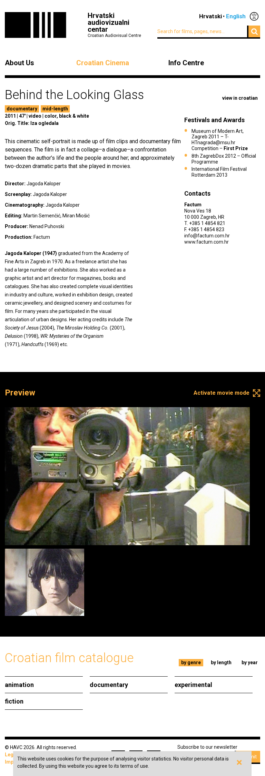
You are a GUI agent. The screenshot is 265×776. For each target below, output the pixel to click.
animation (19, 684)
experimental (193, 684)
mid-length (55, 108)
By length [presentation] (221, 662)
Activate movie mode (221, 393)
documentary (22, 108)
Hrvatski (210, 16)
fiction (14, 701)
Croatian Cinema (102, 62)
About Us (19, 62)
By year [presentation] (250, 662)
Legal (11, 754)
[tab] (191, 662)
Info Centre (186, 62)
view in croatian (240, 98)
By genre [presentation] (191, 662)
